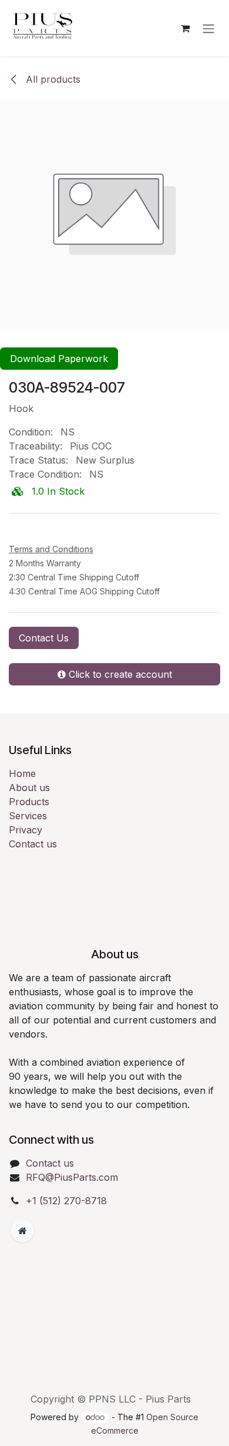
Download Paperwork (59, 358)
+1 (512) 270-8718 (66, 1201)
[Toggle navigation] (208, 28)
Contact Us (44, 638)
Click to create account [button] (119, 674)
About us (29, 787)
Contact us (33, 844)
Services (28, 816)
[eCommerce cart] (185, 28)
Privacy (25, 830)
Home (22, 773)
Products (29, 802)
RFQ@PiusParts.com (72, 1177)
